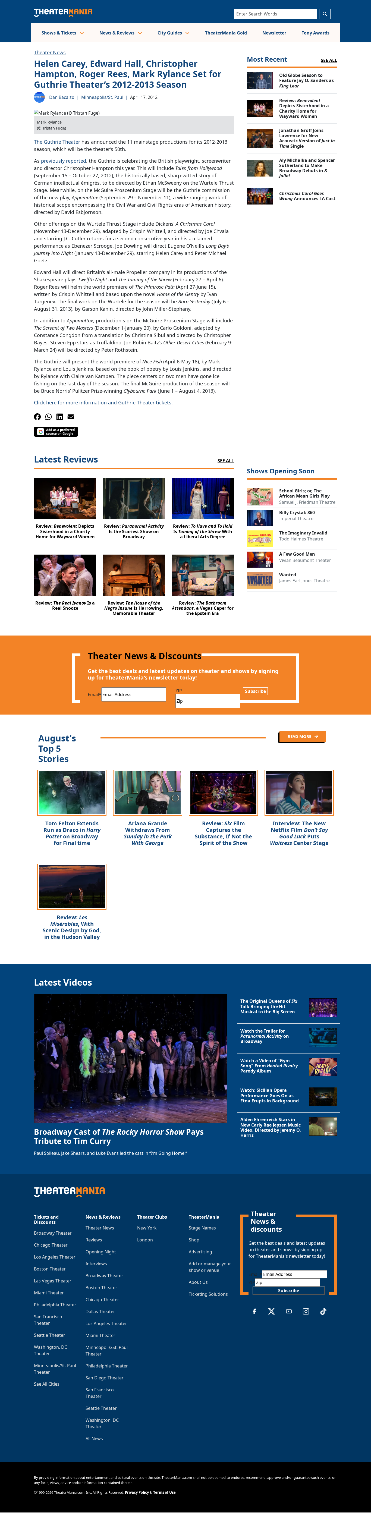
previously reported (63, 161)
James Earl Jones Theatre (304, 581)
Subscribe (255, 691)
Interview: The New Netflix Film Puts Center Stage (299, 833)
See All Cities (46, 1384)
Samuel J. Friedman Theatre (307, 502)
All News (94, 1439)
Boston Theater (50, 1269)
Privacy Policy (137, 1492)
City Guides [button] (170, 33)
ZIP (178, 691)
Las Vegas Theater (52, 1281)
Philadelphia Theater (55, 1305)
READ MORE (300, 736)
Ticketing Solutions (208, 1294)
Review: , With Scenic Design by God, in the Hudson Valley (72, 927)
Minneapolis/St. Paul (102, 97)
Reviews (94, 1240)
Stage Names (202, 1228)
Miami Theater (49, 1293)
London (145, 1240)
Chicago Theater (51, 1245)
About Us (198, 1282)
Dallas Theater (100, 1311)
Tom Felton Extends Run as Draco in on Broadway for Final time (71, 833)
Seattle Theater (49, 1335)
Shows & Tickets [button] (59, 33)
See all (329, 60)
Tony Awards (315, 33)
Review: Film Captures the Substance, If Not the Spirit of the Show (223, 833)
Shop (194, 1240)
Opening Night (101, 1252)
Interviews (96, 1264)
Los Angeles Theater (55, 1257)
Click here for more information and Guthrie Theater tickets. (103, 402)
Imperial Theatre (296, 518)
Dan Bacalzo (61, 97)
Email (94, 694)
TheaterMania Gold (226, 33)
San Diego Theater (105, 1378)
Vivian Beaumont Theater (305, 560)
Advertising (200, 1252)
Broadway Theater (53, 1233)
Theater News (50, 52)
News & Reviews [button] (117, 33)
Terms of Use (164, 1492)
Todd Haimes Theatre (301, 539)
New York (147, 1228)
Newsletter (274, 33)
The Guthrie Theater (57, 142)
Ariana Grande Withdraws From (148, 833)
